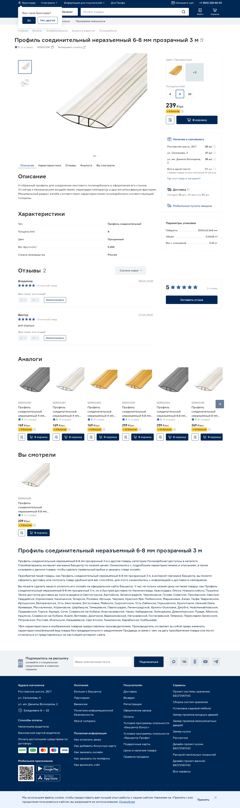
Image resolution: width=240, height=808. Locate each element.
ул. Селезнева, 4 (29, 697)
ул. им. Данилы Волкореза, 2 (38, 704)
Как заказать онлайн (88, 752)
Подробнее (127, 801)
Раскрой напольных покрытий (194, 754)
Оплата (129, 716)
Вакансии (80, 704)
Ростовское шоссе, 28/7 (35, 691)
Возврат (129, 697)
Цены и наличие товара (140, 750)
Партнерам (81, 697)
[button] (197, 120)
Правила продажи (136, 756)
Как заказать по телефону (92, 758)
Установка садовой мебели (192, 708)
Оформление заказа (137, 710)
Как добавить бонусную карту (95, 746)
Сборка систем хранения (190, 702)
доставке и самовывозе (190, 580)
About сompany (85, 721)
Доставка (130, 691)
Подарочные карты (137, 744)
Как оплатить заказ (87, 739)
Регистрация (133, 704)
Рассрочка (180, 737)
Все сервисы (182, 771)
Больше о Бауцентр (87, 691)
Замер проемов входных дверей (195, 714)
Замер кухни (182, 731)
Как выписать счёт (87, 764)
